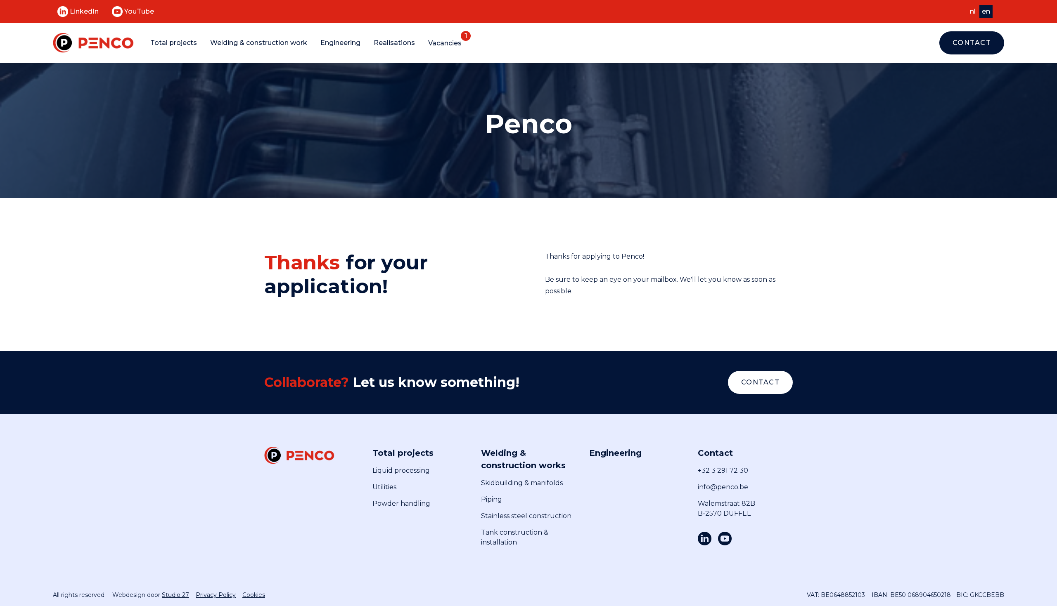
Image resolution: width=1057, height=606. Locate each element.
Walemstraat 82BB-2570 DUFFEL (726, 508)
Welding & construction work (258, 43)
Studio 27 (175, 595)
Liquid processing (401, 470)
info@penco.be (723, 487)
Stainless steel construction (526, 516)
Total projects (173, 43)
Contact (972, 43)
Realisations (394, 43)
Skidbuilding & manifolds (522, 483)
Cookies (253, 595)
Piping (491, 499)
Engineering (340, 43)
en (986, 11)
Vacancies (445, 43)
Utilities (384, 487)
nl (973, 11)
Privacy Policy (216, 595)
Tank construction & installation (514, 537)
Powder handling (401, 503)
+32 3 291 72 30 (723, 470)
